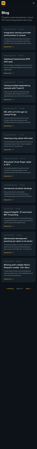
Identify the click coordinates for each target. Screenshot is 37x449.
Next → (28, 288)
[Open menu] (33, 3)
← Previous (10, 288)
